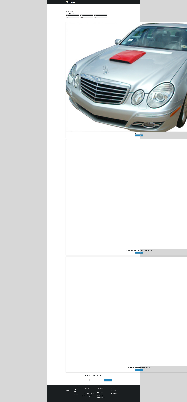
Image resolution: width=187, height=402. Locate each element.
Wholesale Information (114, 388)
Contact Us (109, 1)
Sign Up (107, 380)
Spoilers (75, 389)
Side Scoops (76, 394)
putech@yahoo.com (101, 397)
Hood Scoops (76, 392)
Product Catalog (113, 390)
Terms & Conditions (114, 393)
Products (104, 1)
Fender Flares (76, 391)
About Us (99, 1)
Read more (139, 135)
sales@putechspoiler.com (88, 396)
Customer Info (115, 1)
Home (95, 1)
